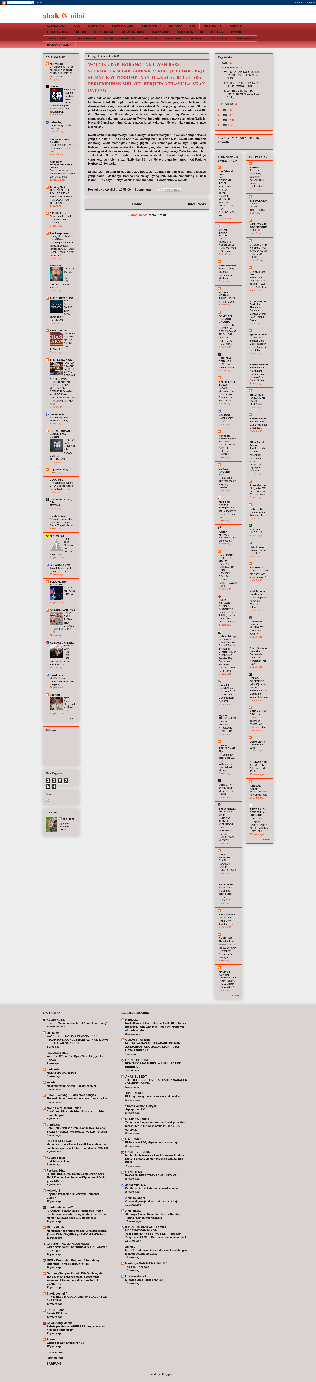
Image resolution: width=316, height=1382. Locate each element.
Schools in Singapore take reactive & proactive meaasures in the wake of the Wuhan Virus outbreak (155, 1126)
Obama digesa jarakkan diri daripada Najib (152, 1201)
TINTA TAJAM (258, 809)
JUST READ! (134, 1093)
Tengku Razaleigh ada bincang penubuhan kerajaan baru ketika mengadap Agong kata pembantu (257, 458)
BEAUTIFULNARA (123, 25)
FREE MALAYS (212, 25)
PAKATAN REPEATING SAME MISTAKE (151, 1175)
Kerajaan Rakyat (255, 787)
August (229, 103)
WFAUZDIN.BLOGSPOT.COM (259, 226)
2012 (225, 119)
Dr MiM (54, 86)
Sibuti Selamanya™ (60, 1207)
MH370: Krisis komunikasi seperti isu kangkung (62, 681)
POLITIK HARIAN (224, 294)
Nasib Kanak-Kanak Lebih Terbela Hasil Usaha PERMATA (226, 894)
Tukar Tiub (256, 394)
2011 (225, 124)
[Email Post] (158, 189)
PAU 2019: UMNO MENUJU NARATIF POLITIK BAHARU (227, 448)
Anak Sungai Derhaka (258, 303)
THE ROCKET (173, 38)
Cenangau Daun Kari (256, 623)
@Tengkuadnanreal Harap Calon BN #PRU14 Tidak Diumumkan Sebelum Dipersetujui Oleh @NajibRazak (76, 1177)
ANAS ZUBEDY (136, 1076)
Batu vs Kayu (258, 509)
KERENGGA (257, 167)
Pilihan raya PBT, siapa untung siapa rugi (151, 1142)
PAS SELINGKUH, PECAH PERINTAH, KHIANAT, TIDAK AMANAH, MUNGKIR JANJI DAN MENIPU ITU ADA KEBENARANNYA (227, 196)
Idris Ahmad (257, 547)
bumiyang (54, 1124)
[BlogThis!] (168, 190)
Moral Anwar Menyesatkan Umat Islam (70, 704)
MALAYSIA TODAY (133, 32)
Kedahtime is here (58, 1161)
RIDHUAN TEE (135, 1139)
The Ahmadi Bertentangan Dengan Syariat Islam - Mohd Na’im (258, 313)
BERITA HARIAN (151, 25)
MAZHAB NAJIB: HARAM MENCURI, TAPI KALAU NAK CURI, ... (242, 94)
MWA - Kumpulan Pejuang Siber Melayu (74, 1260)
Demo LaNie (257, 741)
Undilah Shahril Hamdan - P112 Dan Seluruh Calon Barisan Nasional (227, 694)
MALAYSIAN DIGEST (190, 32)
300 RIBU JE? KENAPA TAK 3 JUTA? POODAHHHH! (241, 85)
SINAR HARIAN (87, 38)
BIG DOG (224, 414)
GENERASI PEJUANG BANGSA (225, 319)
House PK (56, 265)
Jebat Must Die (135, 1185)
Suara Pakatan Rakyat (140, 1106)
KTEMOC (131, 1019)
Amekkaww (133, 1210)
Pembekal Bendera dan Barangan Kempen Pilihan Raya (258, 657)
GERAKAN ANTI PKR (62, 610)
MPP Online (57, 535)
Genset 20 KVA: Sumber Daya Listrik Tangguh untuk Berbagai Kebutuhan (258, 344)
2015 (225, 63)
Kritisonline (55, 1352)
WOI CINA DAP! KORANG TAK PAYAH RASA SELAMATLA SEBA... (242, 75)
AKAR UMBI (226, 938)
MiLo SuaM (257, 442)
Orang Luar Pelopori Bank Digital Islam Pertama (60, 219)
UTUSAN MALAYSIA (59, 44)
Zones (51, 1339)
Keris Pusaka (227, 914)
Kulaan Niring (227, 636)
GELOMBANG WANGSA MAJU (68, 1243)
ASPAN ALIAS (258, 711)
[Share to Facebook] (175, 190)
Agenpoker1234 (135, 1109)
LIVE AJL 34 (256, 532)
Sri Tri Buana (56, 1310)
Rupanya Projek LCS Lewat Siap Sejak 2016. (258, 424)
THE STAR (195, 38)
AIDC (77, 25)
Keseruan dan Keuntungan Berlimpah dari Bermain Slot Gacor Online (257, 374)
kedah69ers (55, 1357)
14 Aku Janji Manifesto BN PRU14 (226, 791)
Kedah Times (56, 1157)
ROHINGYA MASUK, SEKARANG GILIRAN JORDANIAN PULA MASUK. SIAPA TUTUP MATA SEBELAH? (152, 1047)
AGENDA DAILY (56, 25)
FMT (192, 25)
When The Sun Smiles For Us (65, 1342)
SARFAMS (54, 1363)
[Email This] (165, 190)
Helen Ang (56, 122)
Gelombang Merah (59, 1323)
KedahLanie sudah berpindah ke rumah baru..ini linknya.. (258, 600)
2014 (225, 109)
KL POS (81, 32)
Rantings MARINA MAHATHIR (146, 1263)
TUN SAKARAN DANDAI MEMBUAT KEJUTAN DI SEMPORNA (227, 724)
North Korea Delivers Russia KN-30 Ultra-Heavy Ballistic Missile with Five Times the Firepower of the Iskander (155, 1026)
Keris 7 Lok (226, 685)
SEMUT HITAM (58, 330)
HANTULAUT (134, 1172)
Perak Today (57, 515)
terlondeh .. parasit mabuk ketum (68, 1263)
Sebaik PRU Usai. (58, 1313)
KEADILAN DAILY (57, 32)
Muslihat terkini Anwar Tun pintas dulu (71, 1085)
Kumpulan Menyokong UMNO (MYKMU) (61, 164)
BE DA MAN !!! (227, 884)
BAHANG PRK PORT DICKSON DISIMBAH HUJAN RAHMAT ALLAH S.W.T (228, 576)
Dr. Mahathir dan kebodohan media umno (151, 1188)
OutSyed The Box (137, 1039)
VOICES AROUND (224, 470)
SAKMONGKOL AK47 (258, 202)
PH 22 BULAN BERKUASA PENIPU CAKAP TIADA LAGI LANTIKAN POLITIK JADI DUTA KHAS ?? (228, 334)
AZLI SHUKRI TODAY (227, 383)
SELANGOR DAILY (58, 38)
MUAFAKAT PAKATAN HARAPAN (256, 630)
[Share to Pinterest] (179, 190)
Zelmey (130, 1246)
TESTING (55, 505)
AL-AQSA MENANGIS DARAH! (69, 590)
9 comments (142, 189)
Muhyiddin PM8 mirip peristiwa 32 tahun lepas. (258, 491)
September (231, 67)
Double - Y (225, 784)
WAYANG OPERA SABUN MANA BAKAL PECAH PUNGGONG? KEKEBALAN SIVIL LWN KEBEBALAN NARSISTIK (77, 1039)
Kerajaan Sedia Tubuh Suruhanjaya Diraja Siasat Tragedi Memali (62, 522)
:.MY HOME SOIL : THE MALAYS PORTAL (226, 559)
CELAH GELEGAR (59, 1141)
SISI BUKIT (256, 567)
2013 (225, 114)
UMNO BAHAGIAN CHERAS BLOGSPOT (226, 605)
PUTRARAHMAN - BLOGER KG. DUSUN (61, 434)
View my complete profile (64, 826)
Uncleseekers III (136, 1276)
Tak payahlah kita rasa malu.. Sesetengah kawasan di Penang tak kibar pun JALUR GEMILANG (73, 1280)
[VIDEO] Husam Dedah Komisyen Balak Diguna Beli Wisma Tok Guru (259, 690)
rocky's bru (57, 63)
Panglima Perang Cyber (227, 437)
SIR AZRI (55, 694)
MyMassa (224, 715)
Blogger (166, 1374)
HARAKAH (235, 25)
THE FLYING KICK (61, 359)
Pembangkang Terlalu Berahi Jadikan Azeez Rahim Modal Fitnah (61, 485)
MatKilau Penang (224, 503)
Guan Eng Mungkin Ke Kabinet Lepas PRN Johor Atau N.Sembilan (227, 245)
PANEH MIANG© (224, 533)
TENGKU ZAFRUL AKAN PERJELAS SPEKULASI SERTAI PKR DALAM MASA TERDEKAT (61, 196)
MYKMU (236, 32)
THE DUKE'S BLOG (61, 298)
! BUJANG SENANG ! (225, 360)
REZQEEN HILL (57, 1052)
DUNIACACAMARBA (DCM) (258, 763)
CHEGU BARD (258, 244)
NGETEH (255, 230)
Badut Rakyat (227, 808)
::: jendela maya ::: (61, 469)
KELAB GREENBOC (257, 680)
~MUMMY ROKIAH (224, 973)
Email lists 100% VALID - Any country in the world (62, 148)
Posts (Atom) (157, 215)
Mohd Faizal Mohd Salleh (64, 1108)
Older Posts (196, 204)
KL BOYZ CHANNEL (62, 642)
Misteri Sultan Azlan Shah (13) (144, 1279)
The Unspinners (60, 233)
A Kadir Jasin (58, 213)
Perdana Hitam (57, 1170)
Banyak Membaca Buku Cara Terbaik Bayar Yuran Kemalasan (227, 394)
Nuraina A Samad (137, 1118)
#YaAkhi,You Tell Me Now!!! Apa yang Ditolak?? (259, 573)
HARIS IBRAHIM (136, 1060)
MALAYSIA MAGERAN (61, 1072)
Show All (72, 719)
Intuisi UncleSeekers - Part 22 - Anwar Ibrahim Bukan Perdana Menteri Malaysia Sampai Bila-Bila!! (154, 1159)
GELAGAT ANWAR (61, 565)
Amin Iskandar (135, 1198)
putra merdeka (228, 265)
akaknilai (109, 189)
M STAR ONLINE (104, 32)
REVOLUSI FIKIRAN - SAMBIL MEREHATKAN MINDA (146, 1229)
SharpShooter (258, 648)
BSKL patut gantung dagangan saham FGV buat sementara (258, 720)
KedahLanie (257, 591)
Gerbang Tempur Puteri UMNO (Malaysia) (75, 1273)
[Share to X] (172, 190)
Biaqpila (255, 529)
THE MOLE (150, 38)
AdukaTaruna (258, 485)
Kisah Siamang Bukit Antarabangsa (71, 1095)
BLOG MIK (56, 479)
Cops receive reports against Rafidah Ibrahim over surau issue (62, 173)
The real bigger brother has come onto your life (77, 1098)
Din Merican (57, 414)
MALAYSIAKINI (161, 32)
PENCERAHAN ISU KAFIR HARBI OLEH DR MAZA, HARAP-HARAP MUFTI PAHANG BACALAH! (259, 822)
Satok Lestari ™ (58, 1293)
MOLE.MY (217, 32)
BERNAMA (175, 25)
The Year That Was (137, 1266)
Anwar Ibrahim (259, 364)
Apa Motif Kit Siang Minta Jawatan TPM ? (227, 920)
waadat (52, 1082)
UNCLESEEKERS (137, 1152)
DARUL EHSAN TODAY (223, 232)
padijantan (54, 1069)
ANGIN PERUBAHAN (227, 747)
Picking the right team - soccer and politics (152, 1096)
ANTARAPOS (96, 25)
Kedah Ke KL (56, 1019)
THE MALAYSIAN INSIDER (120, 38)
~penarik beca (258, 334)
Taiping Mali (57, 187)
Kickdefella (57, 675)
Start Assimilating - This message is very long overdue (227, 481)
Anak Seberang (225, 856)
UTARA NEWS (244, 38)
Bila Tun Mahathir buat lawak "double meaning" (77, 1023)
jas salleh (53, 1032)
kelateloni (53, 1190)
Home (137, 204)
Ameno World (258, 418)
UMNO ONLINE (219, 38)
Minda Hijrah (55, 1227)
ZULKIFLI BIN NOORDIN (58, 583)
